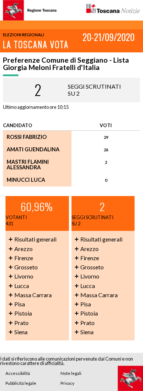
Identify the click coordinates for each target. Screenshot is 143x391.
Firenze (23, 257)
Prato (21, 322)
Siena (20, 331)
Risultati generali (35, 239)
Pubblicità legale (21, 383)
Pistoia (23, 313)
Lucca (21, 285)
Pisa (19, 303)
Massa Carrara (33, 294)
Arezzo (23, 248)
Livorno (23, 276)
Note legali (70, 373)
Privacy (67, 383)
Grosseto (26, 266)
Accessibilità (18, 373)
